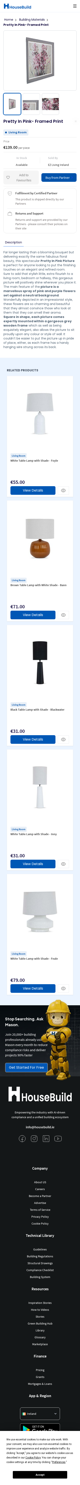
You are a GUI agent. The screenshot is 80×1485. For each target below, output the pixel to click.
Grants (40, 1377)
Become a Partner (40, 1196)
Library (40, 1330)
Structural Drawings (40, 1263)
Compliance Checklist (40, 1270)
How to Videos (40, 1310)
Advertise (40, 1203)
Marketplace (40, 1344)
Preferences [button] (58, 1462)
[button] (75, 6)
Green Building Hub (40, 1323)
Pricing (40, 1370)
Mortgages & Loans (40, 1384)
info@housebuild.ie (40, 1127)
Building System (40, 1277)
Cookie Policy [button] (33, 1457)
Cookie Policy (40, 1223)
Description (13, 242)
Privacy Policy (40, 1217)
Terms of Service (40, 1210)
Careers (40, 1189)
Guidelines (40, 1249)
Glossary (40, 1337)
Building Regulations (40, 1256)
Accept (40, 1474)
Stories (40, 1316)
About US (40, 1182)
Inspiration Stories (40, 1303)
